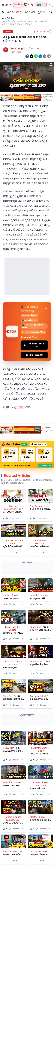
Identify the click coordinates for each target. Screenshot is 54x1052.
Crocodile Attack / (39, 696)
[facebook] (27, 56)
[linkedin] (40, 56)
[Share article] (22, 518)
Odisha (10, 18)
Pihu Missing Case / (40, 661)
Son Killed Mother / (39, 595)
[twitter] (31, 56)
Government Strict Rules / (40, 749)
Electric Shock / (37, 816)
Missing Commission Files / (13, 507)
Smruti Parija (17, 48)
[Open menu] (2, 4)
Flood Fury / (9, 696)
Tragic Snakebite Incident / (13, 663)
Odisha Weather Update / (13, 628)
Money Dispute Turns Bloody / (13, 818)
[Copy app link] (49, 56)
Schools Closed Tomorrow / (40, 784)
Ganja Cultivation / (12, 595)
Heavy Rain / (9, 747)
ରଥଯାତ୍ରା (30, 12)
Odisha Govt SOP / (39, 851)
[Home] (3, 18)
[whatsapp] (36, 56)
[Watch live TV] (26, 4)
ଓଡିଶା (20, 407)
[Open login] (49, 4)
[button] (10, 454)
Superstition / (37, 627)
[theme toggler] (32, 4)
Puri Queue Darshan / (40, 542)
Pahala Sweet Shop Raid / (13, 542)
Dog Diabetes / (37, 506)
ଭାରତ (10, 12)
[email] (44, 56)
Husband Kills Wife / (13, 851)
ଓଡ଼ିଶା (19, 12)
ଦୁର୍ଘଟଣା (41, 12)
